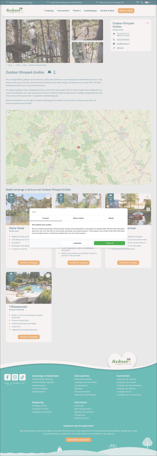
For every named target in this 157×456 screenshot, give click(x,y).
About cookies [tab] (78, 218)
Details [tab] (111, 218)
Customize (77, 243)
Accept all (109, 243)
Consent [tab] (46, 218)
